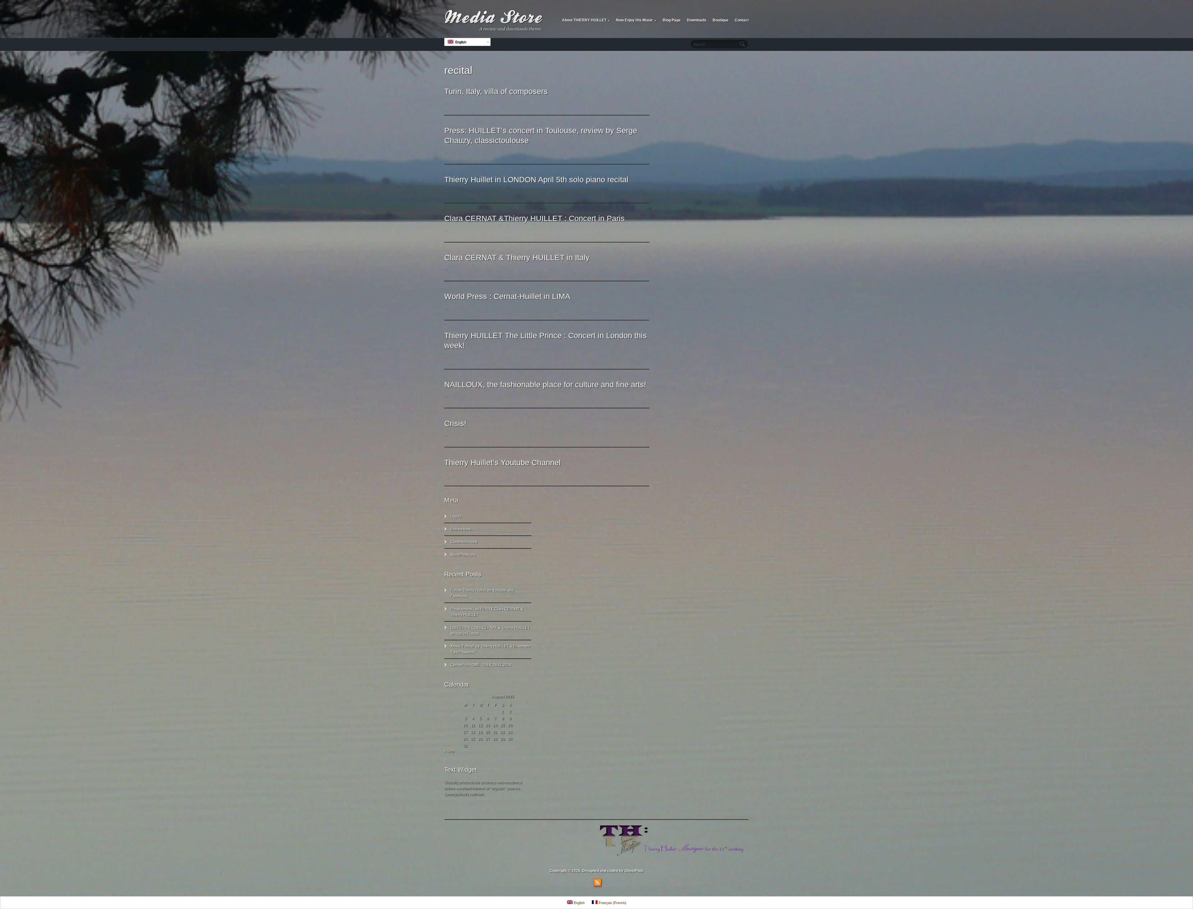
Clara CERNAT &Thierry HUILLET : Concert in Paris (534, 218)
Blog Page (672, 20)
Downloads (696, 20)
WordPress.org (463, 554)
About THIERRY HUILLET (586, 20)
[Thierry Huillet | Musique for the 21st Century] (494, 20)
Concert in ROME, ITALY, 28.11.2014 (481, 665)
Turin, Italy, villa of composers (496, 91)
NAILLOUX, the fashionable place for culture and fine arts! (545, 384)
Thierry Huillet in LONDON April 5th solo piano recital (536, 179)
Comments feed (463, 542)
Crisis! (455, 423)
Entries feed (460, 529)
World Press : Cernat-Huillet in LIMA (507, 296)
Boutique (721, 20)
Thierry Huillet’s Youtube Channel (502, 462)
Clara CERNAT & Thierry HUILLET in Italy (517, 257)
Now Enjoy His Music (636, 20)
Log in (455, 516)
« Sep (449, 751)
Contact (742, 20)
